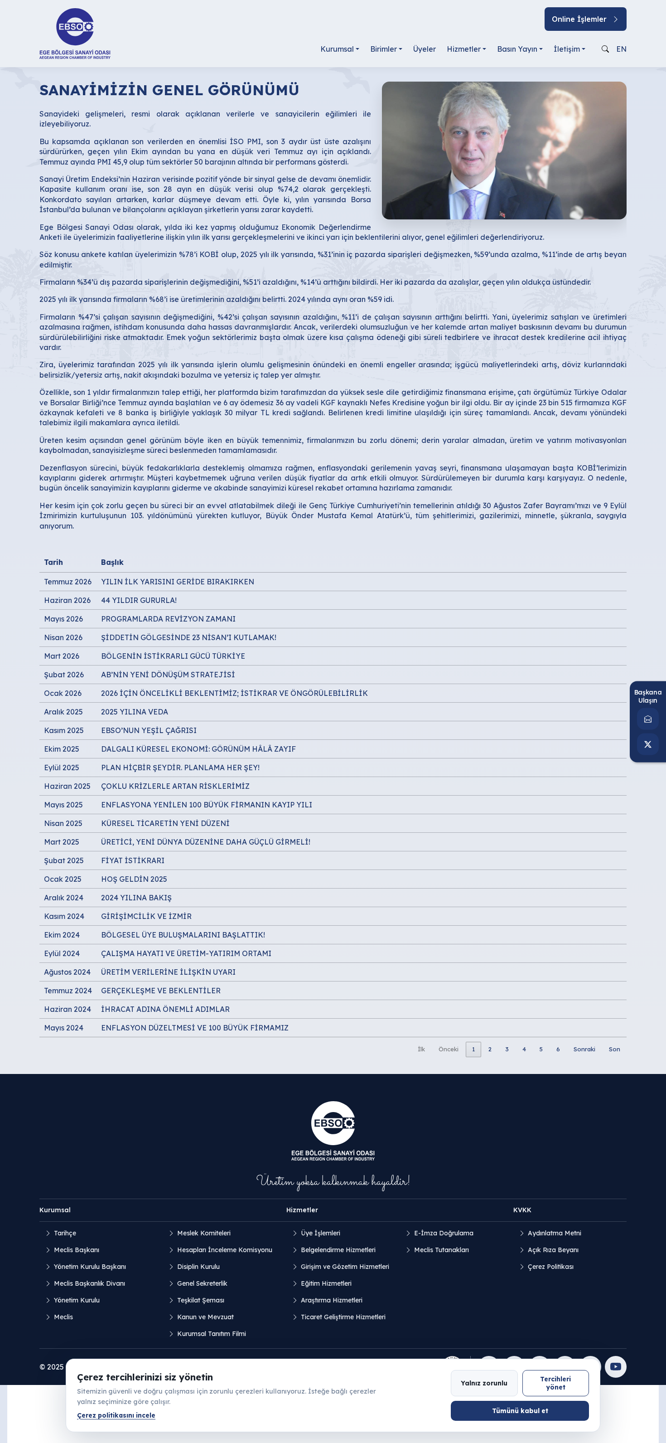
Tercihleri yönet (555, 1383)
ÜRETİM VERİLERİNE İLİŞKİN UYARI (168, 972)
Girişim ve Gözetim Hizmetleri (345, 1267)
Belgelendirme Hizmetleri (338, 1250)
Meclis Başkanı (76, 1250)
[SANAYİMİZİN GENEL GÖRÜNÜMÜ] (504, 149)
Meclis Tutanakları (441, 1250)
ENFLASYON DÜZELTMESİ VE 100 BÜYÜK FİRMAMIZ (195, 1027)
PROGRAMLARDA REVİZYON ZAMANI (168, 618)
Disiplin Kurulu (198, 1267)
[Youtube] (615, 1366)
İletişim (567, 48)
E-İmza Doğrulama (443, 1233)
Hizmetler (464, 48)
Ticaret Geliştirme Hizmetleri (343, 1317)
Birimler (383, 48)
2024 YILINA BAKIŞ (136, 897)
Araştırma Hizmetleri (331, 1300)
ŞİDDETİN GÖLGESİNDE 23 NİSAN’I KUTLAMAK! (188, 637)
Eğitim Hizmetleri (326, 1283)
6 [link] (558, 1049)
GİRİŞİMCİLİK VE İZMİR (146, 916)
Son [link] (614, 1049)
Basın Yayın (517, 48)
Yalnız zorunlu (484, 1383)
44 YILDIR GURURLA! (139, 600)
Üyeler (424, 48)
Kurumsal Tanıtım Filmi (211, 1334)
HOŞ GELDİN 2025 (134, 879)
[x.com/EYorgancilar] (648, 744)
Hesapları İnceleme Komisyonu (224, 1250)
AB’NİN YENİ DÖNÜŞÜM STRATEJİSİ (168, 674)
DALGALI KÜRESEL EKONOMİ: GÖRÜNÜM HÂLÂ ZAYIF (198, 748)
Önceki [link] (448, 1049)
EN (621, 48)
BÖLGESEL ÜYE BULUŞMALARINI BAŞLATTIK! (183, 934)
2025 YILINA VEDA (134, 711)
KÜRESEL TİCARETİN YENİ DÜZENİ (165, 823)
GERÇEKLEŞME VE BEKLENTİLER (161, 990)
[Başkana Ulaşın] (648, 718)
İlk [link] (421, 1049)
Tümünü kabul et (520, 1410)
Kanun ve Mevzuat (205, 1317)
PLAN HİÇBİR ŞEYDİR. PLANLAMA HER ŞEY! (180, 767)
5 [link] (541, 1049)
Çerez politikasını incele (116, 1415)
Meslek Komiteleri (204, 1233)
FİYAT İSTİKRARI (132, 860)
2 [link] (490, 1049)
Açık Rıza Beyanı (553, 1250)
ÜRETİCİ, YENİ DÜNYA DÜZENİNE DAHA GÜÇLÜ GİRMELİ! (205, 841)
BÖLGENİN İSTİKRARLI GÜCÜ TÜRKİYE (173, 656)
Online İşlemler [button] (579, 19)
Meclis (63, 1317)
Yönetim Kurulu (77, 1300)
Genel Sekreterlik (202, 1283)
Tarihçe (65, 1233)
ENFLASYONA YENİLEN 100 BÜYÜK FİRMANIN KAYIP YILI (206, 804)
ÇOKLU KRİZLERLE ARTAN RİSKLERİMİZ (175, 786)
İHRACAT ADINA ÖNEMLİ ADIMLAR (165, 1009)
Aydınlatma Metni (554, 1233)
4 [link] (524, 1049)
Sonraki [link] (584, 1049)
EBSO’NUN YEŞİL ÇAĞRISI (149, 730)
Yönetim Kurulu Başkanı (90, 1267)
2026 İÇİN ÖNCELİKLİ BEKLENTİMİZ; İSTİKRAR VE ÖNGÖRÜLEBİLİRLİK (234, 693)
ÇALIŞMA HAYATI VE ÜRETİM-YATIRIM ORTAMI (186, 953)
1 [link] (473, 1049)
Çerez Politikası (551, 1267)
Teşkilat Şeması (200, 1300)
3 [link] (507, 1049)
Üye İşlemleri (320, 1233)
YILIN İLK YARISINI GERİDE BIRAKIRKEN (177, 581)
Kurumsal (337, 48)
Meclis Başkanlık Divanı (89, 1283)
